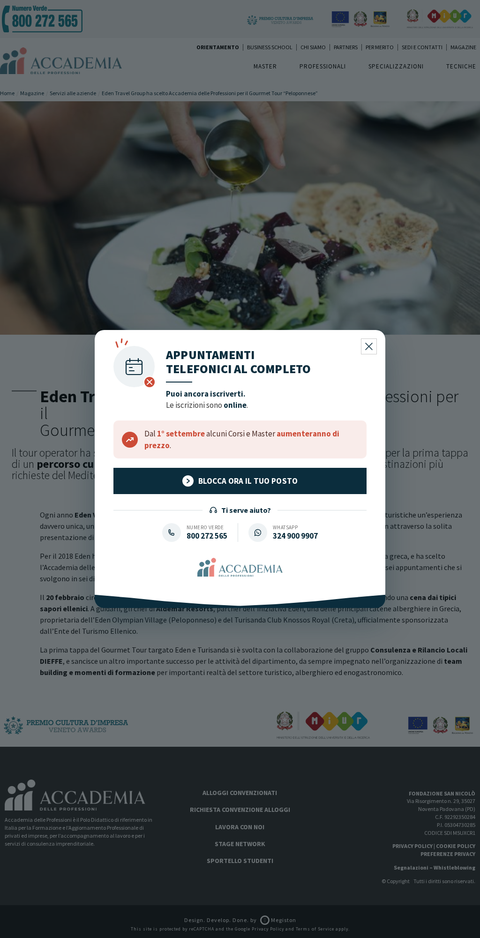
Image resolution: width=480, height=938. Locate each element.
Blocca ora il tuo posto (248, 481)
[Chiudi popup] (369, 346)
